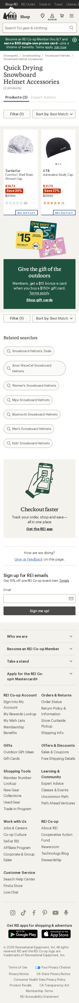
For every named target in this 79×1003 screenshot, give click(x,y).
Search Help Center (19, 879)
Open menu (71, 15)
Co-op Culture (15, 834)
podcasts (66, 912)
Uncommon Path (54, 796)
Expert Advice (43, 97)
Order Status (51, 702)
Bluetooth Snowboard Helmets (35, 414)
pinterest (44, 912)
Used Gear (12, 802)
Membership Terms (39, 991)
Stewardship (51, 860)
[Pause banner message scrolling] (74, 40)
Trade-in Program (17, 809)
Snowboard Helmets (57, 55)
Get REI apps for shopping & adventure (39, 925)
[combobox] (39, 28)
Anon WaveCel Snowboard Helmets (31, 368)
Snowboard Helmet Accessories (23, 59)
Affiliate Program (17, 847)
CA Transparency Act (54, 985)
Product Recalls (21, 985)
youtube (55, 912)
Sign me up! (39, 611)
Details (64, 580)
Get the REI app (39, 529)
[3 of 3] (60, 164)
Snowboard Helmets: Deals (32, 351)
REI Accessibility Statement (39, 996)
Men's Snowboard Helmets (31, 429)
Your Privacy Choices (55, 967)
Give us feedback (28, 559)
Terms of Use (17, 967)
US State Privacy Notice (53, 974)
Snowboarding (31, 55)
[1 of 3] (56, 164)
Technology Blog (55, 853)
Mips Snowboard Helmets (31, 400)
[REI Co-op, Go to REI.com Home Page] (10, 15)
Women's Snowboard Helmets (34, 385)
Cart (61, 15)
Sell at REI (11, 841)
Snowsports (11, 55)
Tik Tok (23, 912)
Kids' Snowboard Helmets (31, 443)
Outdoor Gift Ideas (19, 752)
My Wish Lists (14, 720)
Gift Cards (12, 758)
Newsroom (50, 847)
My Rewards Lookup (20, 714)
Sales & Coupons (55, 752)
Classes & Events (54, 790)
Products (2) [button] (16, 97)
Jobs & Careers (15, 828)
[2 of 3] (58, 164)
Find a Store (13, 885)
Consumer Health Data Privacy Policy (39, 979)
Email (7, 590)
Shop (25, 16)
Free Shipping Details (58, 758)
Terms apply (39, 293)
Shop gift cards (39, 300)
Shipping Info (52, 733)
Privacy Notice (19, 974)
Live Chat (11, 892)
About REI (49, 828)
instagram (12, 912)
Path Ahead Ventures (58, 803)
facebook (34, 912)
